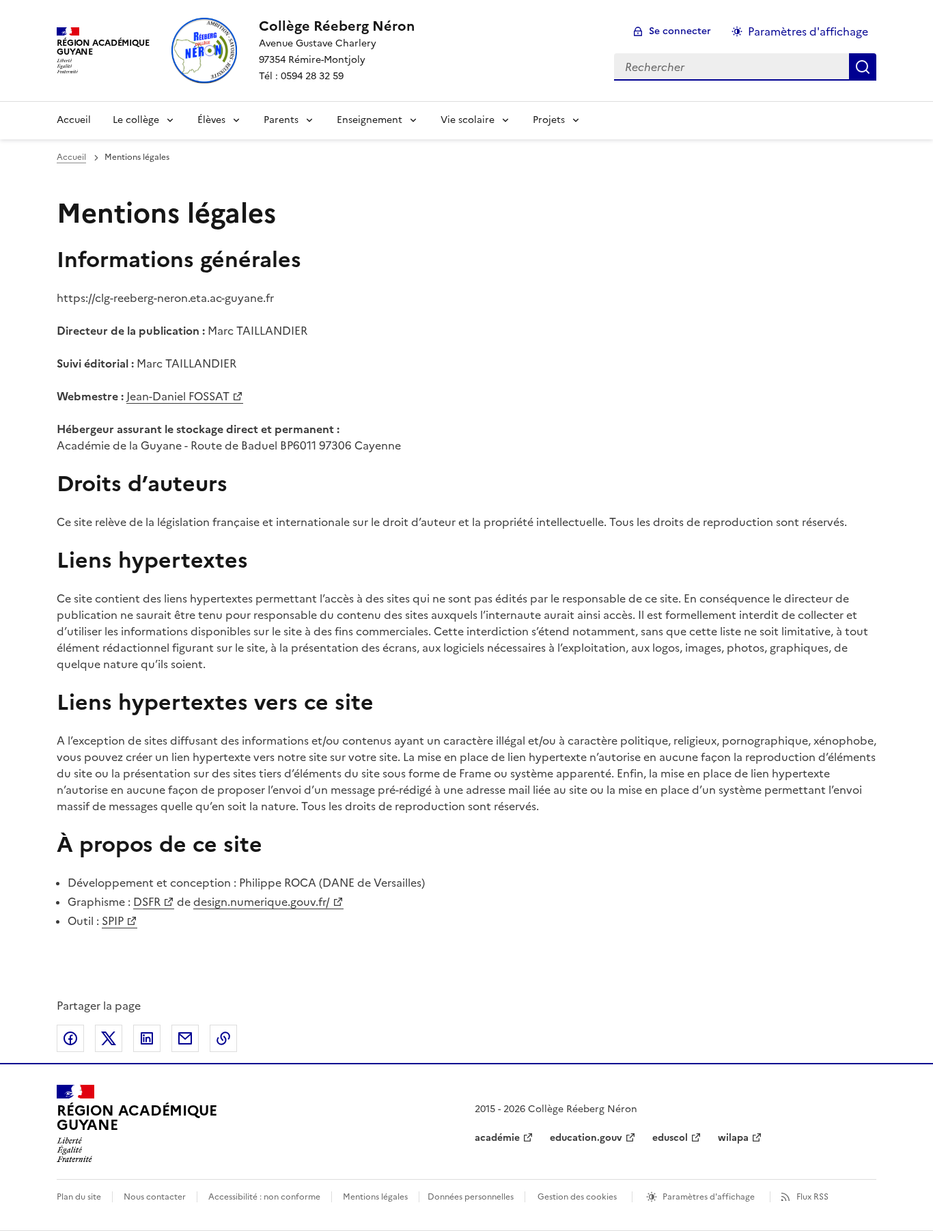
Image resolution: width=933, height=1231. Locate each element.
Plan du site (79, 1197)
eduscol (670, 1138)
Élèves (211, 120)
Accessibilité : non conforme (264, 1197)
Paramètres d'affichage (808, 31)
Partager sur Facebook (70, 1038)
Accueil (74, 120)
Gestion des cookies (577, 1197)
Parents (281, 120)
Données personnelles (471, 1197)
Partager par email (185, 1038)
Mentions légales (375, 1197)
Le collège (136, 120)
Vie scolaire (468, 120)
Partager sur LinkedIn (147, 1038)
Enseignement (369, 120)
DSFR (147, 902)
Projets (549, 120)
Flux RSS (812, 1197)
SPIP (113, 921)
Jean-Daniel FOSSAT (177, 396)
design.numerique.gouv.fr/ (261, 902)
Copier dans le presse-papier (223, 1038)
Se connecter (680, 31)
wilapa (733, 1138)
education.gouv (586, 1138)
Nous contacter (155, 1197)
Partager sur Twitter (108, 1038)
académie (497, 1138)
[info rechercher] (862, 67)
